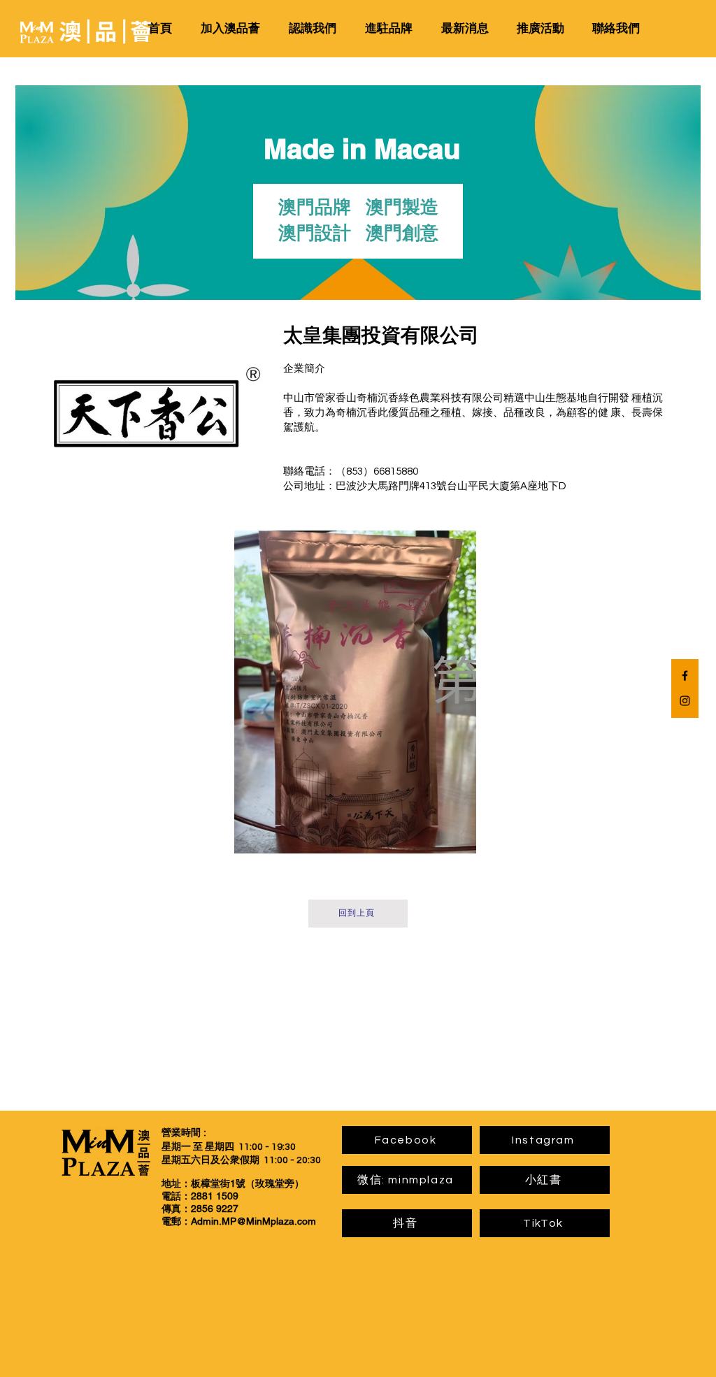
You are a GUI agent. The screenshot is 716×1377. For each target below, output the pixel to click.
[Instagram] (685, 700)
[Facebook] (685, 675)
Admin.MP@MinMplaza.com (253, 1221)
